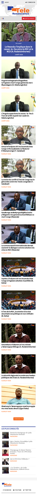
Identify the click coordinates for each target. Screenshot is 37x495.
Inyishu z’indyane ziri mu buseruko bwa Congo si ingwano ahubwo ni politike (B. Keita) (17, 281)
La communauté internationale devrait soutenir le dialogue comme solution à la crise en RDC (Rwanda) (17, 248)
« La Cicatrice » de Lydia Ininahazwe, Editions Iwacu (19, 468)
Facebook (7, 490)
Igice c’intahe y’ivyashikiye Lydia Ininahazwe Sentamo (21, 442)
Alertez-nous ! (29, 18)
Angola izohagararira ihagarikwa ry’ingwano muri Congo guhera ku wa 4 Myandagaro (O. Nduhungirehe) (17, 83)
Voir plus (18, 419)
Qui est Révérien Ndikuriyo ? (19, 459)
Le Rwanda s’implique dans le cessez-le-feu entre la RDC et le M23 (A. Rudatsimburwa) (18, 49)
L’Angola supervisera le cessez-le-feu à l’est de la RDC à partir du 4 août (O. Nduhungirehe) (17, 116)
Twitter (28, 490)
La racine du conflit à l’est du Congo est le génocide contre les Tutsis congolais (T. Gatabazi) (18, 182)
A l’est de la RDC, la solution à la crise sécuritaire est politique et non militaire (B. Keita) (17, 314)
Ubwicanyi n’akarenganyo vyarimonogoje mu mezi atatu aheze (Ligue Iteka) (18, 407)
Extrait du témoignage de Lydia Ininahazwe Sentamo (21, 433)
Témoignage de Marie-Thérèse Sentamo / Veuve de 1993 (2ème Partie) (20, 451)
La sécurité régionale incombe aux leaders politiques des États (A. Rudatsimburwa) (18, 376)
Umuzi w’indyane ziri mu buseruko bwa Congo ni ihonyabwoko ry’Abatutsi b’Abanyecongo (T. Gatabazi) (17, 149)
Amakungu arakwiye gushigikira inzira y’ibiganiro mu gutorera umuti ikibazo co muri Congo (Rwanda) (17, 215)
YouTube (18, 490)
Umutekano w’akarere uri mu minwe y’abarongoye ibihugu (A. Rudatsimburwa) (18, 346)
